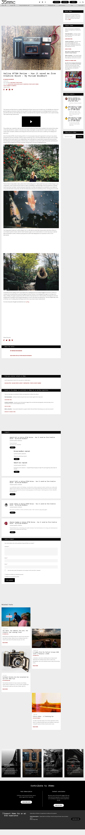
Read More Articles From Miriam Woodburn (21, 355)
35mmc (3, 5)
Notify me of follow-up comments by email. (15, 574)
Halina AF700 (10, 84)
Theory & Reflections (23, 5)
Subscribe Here (75, 819)
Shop (72, 5)
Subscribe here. (8, 399)
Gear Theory (12, 82)
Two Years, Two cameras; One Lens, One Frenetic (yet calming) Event (15, 631)
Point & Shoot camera (33, 84)
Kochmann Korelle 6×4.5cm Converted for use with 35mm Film (16, 678)
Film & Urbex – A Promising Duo (43, 716)
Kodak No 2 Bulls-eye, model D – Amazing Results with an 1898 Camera (74, 108)
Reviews (12, 5)
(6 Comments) (13, 85)
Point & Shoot (19, 82)
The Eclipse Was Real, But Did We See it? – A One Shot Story (74, 100)
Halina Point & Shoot (18, 84)
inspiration (25, 84)
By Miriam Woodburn (8, 79)
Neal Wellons (72, 106)
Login (80, 2)
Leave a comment (7, 85)
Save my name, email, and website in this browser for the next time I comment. (24, 570)
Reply (12, 447)
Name (6, 558)
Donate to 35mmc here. (10, 411)
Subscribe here (26, 802)
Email (6, 564)
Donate (73, 2)
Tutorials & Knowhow (37, 5)
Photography (50, 5)
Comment (7, 546)
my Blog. (27, 302)
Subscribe (65, 2)
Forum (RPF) (81, 5)
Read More (5, 642)
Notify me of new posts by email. (12, 576)
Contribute (56, 2)
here (69, 19)
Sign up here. (8, 406)
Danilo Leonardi (73, 98)
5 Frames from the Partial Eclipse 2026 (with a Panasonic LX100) (46, 653)
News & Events (62, 5)
